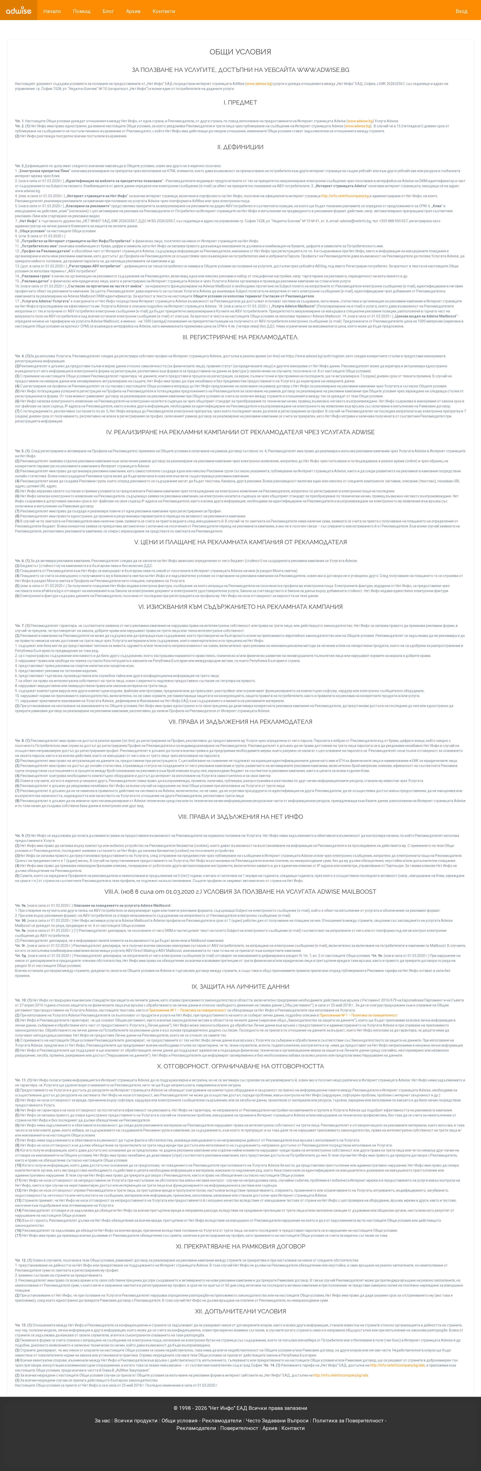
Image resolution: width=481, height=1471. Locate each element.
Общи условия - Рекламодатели (202, 1421)
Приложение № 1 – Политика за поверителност (187, 1010)
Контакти (293, 1428)
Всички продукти (136, 1421)
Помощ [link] (81, 11)
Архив (269, 1428)
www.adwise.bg (259, 84)
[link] (18, 10)
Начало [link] (52, 11)
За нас (102, 1421)
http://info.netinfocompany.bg (345, 196)
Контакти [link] (164, 11)
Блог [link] (108, 11)
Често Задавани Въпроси (277, 1421)
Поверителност (239, 1428)
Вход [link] (461, 11)
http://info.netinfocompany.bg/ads (397, 1365)
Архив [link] (133, 11)
